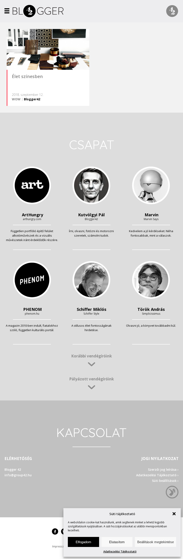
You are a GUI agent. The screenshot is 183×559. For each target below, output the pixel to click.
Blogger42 (32, 99)
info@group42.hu (18, 475)
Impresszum (60, 546)
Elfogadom (83, 542)
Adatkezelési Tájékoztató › (157, 475)
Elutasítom (117, 542)
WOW (16, 99)
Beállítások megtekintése (155, 542)
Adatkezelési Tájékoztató (120, 551)
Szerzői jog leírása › (163, 469)
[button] (174, 514)
